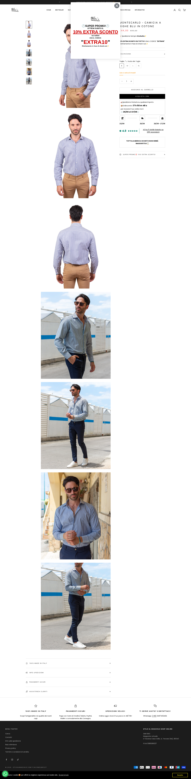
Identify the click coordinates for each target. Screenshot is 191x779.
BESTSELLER (59, 10)
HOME (49, 10)
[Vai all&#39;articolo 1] (29, 24)
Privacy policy (10, 748)
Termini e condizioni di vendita (17, 752)
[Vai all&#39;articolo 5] (29, 62)
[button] (132, 61)
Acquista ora (142, 96)
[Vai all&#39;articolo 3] (29, 43)
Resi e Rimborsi (11, 744)
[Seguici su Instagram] (12, 759)
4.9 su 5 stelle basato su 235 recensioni (153, 130)
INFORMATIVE (140, 10)
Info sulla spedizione (13, 741)
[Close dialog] (116, 5)
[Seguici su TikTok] (18, 759)
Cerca (7, 734)
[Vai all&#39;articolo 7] (29, 81)
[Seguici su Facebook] (6, 759)
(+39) (154, 716)
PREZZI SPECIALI (124, 10)
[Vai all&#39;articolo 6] (29, 71)
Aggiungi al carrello (142, 90)
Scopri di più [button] (64, 775)
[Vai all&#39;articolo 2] (29, 34)
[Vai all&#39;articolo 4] (29, 53)
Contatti (8, 737)
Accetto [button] (180, 775)
